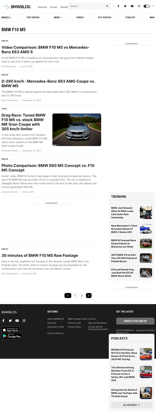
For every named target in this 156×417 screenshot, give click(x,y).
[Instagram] (138, 6)
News (57, 17)
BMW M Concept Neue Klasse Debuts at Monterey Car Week (123, 243)
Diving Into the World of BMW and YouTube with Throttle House (124, 393)
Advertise (42, 7)
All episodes (130, 405)
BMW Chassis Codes (77, 319)
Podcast (130, 17)
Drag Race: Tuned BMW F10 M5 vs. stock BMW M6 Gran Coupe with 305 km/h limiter (24, 122)
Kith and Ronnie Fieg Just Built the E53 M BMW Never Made (122, 272)
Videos (80, 17)
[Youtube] (132, 6)
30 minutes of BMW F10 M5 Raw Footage (40, 255)
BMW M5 (5, 41)
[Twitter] (125, 6)
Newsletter (65, 7)
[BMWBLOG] (21, 312)
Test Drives (33, 17)
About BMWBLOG (55, 319)
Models (6, 17)
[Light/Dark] (147, 6)
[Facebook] (118, 6)
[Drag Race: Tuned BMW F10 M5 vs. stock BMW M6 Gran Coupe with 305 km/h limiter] (76, 129)
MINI (152, 17)
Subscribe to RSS (55, 327)
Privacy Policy (74, 327)
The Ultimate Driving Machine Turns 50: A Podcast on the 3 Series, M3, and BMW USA (123, 374)
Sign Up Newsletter (97, 323)
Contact (53, 7)
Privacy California (55, 333)
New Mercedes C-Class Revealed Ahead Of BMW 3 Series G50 (124, 229)
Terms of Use (74, 323)
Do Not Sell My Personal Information (98, 328)
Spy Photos (104, 17)
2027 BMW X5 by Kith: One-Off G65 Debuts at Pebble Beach (124, 258)
